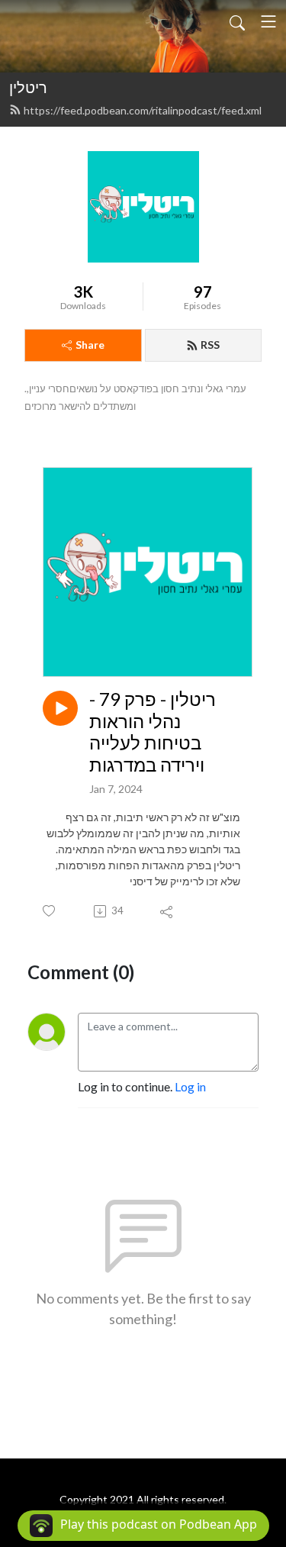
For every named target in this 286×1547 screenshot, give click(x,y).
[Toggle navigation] (268, 21)
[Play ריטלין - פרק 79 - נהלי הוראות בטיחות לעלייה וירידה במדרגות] (60, 708)
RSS (210, 344)
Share (90, 344)
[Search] (237, 21)
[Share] (167, 911)
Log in (190, 1086)
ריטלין (28, 87)
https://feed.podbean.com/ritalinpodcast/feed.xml (143, 110)
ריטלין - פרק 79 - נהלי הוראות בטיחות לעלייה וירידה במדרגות (152, 731)
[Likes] (50, 911)
